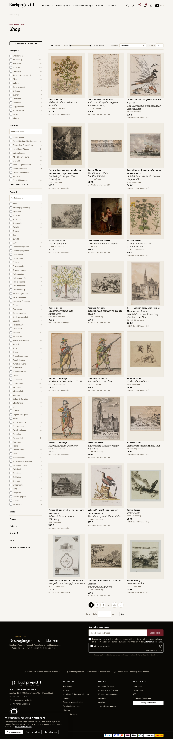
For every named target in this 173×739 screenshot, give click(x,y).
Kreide (27, 352)
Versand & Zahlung (106, 686)
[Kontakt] (150, 5)
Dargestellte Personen (19, 547)
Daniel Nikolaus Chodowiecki (27, 141)
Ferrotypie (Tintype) (27, 301)
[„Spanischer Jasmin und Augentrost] (81, 264)
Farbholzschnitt (27, 278)
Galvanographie (27, 313)
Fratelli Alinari (27, 137)
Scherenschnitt (27, 87)
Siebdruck (27, 469)
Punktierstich (27, 438)
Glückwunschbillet (27, 317)
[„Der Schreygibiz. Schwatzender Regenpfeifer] (159, 55)
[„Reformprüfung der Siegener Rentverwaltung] (120, 55)
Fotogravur (27, 309)
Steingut (27, 481)
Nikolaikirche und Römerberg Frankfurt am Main (142, 316)
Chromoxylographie (27, 251)
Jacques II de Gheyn (58, 378)
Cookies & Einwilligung (142, 698)
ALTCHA (159, 651)
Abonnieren (155, 633)
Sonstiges (27, 99)
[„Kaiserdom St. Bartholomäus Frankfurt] (120, 399)
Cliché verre (27, 258)
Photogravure (27, 426)
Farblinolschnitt (27, 282)
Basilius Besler (55, 99)
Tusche (27, 500)
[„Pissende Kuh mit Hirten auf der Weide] (120, 264)
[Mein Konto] (133, 5)
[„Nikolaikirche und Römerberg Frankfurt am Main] (159, 264)
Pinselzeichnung (27, 430)
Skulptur (27, 114)
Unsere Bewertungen (107, 706)
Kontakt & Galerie (70, 714)
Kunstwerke (47, 5)
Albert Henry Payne (27, 157)
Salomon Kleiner (95, 443)
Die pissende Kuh (58, 243)
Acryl (27, 204)
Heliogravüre (27, 325)
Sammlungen (62, 5)
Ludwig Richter (27, 153)
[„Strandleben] (159, 466)
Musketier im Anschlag (100, 381)
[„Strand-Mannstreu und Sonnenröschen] (159, 197)
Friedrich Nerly (134, 378)
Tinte (27, 489)
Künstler (13, 126)
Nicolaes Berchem (57, 241)
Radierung (27, 442)
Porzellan (27, 103)
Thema (12, 519)
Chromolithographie (27, 247)
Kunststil (13, 533)
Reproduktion (27, 450)
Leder (27, 375)
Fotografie (27, 63)
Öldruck (27, 411)
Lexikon (66, 698)
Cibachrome (27, 254)
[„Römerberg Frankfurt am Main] (159, 399)
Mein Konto (102, 698)
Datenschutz (138, 690)
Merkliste (101, 702)
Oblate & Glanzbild (27, 399)
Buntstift (27, 239)
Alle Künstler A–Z (17, 185)
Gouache (27, 321)
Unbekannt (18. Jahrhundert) (101, 99)
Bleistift (27, 227)
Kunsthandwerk (27, 110)
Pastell (27, 418)
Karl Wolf (27, 176)
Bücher (27, 95)
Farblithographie (27, 286)
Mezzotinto (27, 387)
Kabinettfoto (27, 336)
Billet (27, 79)
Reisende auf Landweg (100, 586)
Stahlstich (27, 477)
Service (111, 5)
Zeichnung (27, 60)
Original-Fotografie (27, 415)
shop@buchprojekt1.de (22, 700)
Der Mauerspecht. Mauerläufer (104, 516)
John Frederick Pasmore (99, 241)
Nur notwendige (33, 732)
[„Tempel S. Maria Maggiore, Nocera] (81, 536)
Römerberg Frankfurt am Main (143, 445)
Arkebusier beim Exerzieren (63, 445)
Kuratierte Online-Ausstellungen (76, 694)
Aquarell (27, 67)
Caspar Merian (95, 170)
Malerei (27, 83)
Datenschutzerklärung (153, 642)
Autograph (27, 223)
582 (114, 605)
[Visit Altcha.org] (160, 646)
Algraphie (27, 211)
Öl (27, 407)
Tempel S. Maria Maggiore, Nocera (67, 583)
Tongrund (27, 493)
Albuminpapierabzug (27, 208)
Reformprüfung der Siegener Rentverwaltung (103, 104)
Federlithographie (27, 293)
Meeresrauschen (136, 583)
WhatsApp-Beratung (21, 704)
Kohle (27, 348)
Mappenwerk (27, 106)
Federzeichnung (27, 297)
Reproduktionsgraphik (27, 75)
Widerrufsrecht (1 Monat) (108, 690)
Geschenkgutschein (71, 706)
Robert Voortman (27, 169)
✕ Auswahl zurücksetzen (26, 43)
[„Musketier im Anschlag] (120, 334)
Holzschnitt (27, 329)
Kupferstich (27, 368)
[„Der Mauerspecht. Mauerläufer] (120, 466)
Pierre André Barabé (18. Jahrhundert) (66, 580)
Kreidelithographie (27, 356)
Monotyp (27, 395)
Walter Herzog (133, 510)
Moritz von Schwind (27, 172)
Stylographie (27, 485)
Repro (27, 446)
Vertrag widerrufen (148, 703)
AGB (134, 694)
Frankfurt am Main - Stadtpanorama (98, 174)
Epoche (12, 512)
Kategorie (14, 51)
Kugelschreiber (27, 360)
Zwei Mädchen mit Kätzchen (103, 243)
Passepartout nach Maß (73, 702)
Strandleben (133, 513)
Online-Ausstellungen (83, 5)
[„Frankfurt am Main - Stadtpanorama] (120, 126)
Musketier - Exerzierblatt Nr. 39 (65, 381)
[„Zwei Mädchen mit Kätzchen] (120, 197)
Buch (27, 235)
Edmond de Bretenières (27, 145)
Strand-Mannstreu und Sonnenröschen (139, 245)
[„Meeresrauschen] (159, 536)
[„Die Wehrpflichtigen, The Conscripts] (81, 126)
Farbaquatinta (27, 274)
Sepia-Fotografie (27, 465)
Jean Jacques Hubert (27, 165)
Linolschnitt (27, 379)
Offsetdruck (27, 403)
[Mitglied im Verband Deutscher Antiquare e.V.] (34, 711)
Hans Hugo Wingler (27, 149)
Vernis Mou (27, 504)
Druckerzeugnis (27, 270)
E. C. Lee (27, 161)
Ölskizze (27, 91)
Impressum (137, 686)
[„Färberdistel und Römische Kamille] (81, 55)
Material (13, 526)
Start (11, 15)
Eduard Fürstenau (27, 180)
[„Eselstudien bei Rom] (159, 334)
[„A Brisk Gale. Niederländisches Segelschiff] (159, 126)
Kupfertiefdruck (27, 372)
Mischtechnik (27, 391)
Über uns (100, 5)
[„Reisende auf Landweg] (120, 536)
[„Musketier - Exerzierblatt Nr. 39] (81, 334)
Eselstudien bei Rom (138, 381)
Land (11, 540)
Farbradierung (27, 290)
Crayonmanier (27, 266)
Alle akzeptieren (14, 732)
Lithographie (27, 383)
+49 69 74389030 (20, 697)
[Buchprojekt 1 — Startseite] (21, 5)
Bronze (27, 231)
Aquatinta (27, 219)
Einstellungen (51, 732)
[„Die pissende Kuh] (81, 197)
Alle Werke (67, 686)
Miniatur (27, 118)
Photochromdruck (27, 422)
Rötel (27, 454)
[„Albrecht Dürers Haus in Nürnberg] (81, 466)
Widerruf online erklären (108, 694)
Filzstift (27, 305)
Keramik (27, 344)
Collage (27, 262)
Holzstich (27, 333)
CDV (27, 243)
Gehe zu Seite (91, 614)
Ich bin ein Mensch (102, 646)
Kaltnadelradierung (27, 340)
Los (122, 614)
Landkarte (27, 71)
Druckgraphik (27, 56)
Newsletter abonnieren (99, 627)
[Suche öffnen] (127, 5)
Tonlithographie (27, 497)
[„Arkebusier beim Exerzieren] (81, 399)
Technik (13, 192)
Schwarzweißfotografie (27, 461)
